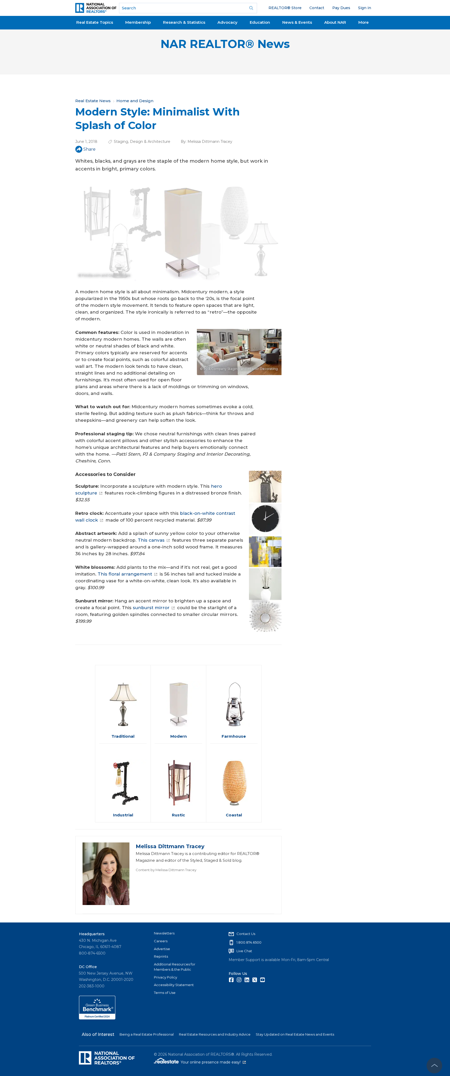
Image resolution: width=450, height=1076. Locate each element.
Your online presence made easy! (213, 1062)
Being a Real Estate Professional (147, 1034)
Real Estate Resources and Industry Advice (215, 1034)
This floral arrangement (125, 574)
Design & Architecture (150, 141)
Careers (160, 941)
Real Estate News (93, 100)
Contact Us (245, 934)
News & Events (297, 22)
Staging (121, 141)
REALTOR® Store (285, 7)
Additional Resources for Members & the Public (174, 966)
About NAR (335, 22)
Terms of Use (165, 993)
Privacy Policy (165, 977)
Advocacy (227, 22)
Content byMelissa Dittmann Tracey (166, 870)
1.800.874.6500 (248, 942)
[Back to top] (434, 1065)
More (363, 22)
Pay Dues (341, 7)
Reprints (161, 956)
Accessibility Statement (174, 985)
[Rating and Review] (97, 1018)
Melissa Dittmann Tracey (210, 141)
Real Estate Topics (94, 22)
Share (89, 149)
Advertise (162, 949)
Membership (138, 22)
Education (260, 22)
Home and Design (134, 100)
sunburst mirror (151, 607)
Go (251, 8)
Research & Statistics (184, 22)
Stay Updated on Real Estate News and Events (295, 1034)
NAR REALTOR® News (225, 44)
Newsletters (164, 933)
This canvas (151, 540)
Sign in (364, 7)
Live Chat (244, 951)
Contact (316, 7)
